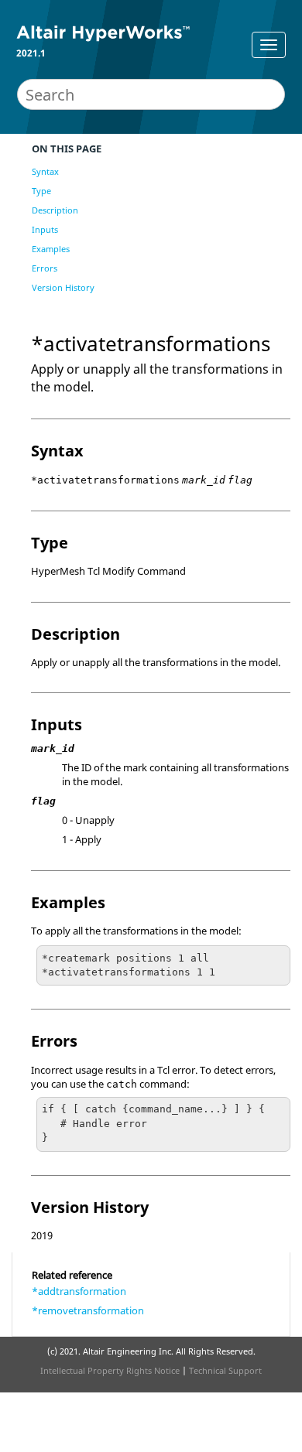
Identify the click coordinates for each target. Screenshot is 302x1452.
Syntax (45, 171)
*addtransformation (79, 1291)
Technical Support (225, 1370)
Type (41, 190)
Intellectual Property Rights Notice (110, 1370)
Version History (63, 287)
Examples (51, 249)
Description (55, 210)
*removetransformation (88, 1310)
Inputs (45, 229)
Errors (44, 268)
